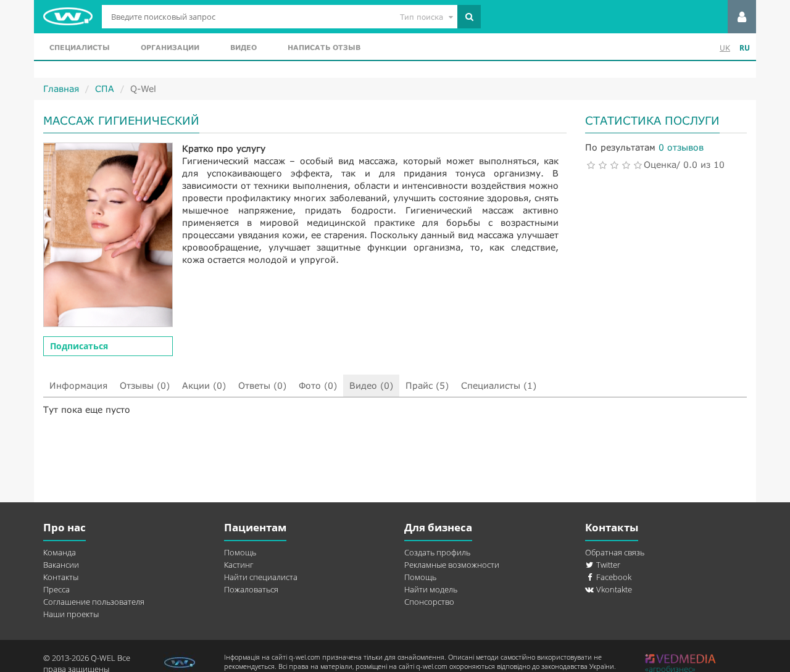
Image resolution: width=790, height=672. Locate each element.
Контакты (60, 577)
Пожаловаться (251, 589)
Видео (243, 47)
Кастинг (238, 564)
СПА (104, 88)
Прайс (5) (427, 385)
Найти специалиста (260, 577)
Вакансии (61, 564)
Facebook (612, 577)
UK (725, 47)
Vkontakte (613, 589)
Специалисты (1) (498, 385)
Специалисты (79, 47)
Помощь (240, 552)
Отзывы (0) (145, 385)
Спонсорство (429, 601)
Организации (170, 47)
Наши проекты (71, 614)
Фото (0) (318, 385)
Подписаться (79, 346)
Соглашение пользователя (93, 601)
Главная (61, 88)
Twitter (607, 564)
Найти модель (430, 589)
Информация (78, 385)
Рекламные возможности (451, 564)
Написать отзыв (324, 47)
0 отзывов (681, 147)
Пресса (56, 589)
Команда (59, 552)
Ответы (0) (262, 385)
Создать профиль (437, 552)
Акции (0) (204, 385)
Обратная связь (614, 552)
